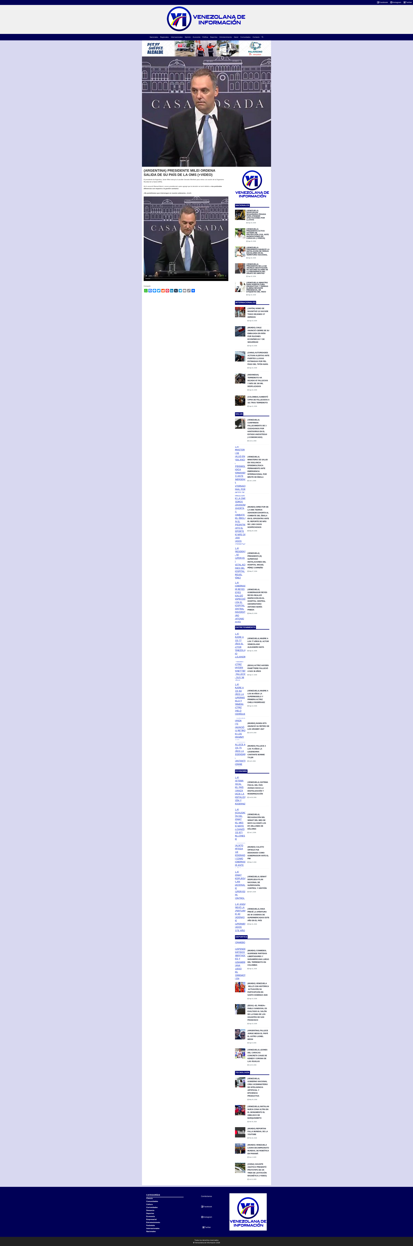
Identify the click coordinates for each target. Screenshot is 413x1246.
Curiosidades (245, 37)
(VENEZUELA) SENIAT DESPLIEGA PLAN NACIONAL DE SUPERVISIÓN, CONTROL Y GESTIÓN (257, 882)
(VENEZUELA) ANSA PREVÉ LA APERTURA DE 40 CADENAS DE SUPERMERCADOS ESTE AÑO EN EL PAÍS (258, 915)
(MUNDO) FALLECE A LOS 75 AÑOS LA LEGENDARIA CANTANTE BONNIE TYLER (256, 752)
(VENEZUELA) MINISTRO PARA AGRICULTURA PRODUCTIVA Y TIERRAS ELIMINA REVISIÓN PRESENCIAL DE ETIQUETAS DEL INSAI (257, 287)
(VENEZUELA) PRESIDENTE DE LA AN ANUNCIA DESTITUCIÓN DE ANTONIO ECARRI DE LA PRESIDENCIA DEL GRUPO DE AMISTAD (257, 268)
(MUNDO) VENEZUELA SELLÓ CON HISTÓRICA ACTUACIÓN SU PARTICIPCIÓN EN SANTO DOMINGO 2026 (258, 989)
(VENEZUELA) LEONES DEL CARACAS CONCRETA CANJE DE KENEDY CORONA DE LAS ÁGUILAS (257, 1055)
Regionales (164, 37)
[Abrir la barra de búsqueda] (262, 37)
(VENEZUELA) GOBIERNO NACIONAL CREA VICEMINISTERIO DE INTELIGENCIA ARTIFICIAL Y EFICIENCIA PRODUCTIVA (257, 1087)
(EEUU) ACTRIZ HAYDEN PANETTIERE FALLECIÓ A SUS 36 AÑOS (258, 668)
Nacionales (154, 37)
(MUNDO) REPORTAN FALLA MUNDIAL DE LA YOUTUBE (257, 1131)
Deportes (213, 37)
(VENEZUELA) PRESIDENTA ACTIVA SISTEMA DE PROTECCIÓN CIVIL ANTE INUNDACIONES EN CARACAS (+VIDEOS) (257, 233)
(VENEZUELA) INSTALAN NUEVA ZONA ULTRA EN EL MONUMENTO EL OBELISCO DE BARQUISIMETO (258, 1112)
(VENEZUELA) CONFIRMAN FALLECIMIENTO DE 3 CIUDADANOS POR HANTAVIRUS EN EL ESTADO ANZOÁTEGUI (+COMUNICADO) (257, 428)
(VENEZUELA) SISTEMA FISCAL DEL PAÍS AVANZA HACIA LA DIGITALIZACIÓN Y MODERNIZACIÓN (257, 788)
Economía (196, 37)
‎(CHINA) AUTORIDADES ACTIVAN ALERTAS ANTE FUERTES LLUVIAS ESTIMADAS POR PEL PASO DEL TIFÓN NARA (258, 358)
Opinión (188, 37)
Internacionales (177, 37)
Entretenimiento (226, 37)
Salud (236, 37)
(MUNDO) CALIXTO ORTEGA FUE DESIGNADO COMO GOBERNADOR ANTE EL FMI (258, 853)
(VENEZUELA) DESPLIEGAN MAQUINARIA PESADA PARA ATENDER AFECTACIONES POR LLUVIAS (256, 215)
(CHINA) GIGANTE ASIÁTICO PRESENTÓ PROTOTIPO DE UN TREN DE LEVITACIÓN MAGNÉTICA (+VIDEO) (257, 1170)
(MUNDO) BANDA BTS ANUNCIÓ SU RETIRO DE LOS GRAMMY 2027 (258, 726)
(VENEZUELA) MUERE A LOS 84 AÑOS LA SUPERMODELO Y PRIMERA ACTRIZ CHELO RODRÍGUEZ (257, 696)
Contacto (256, 37)
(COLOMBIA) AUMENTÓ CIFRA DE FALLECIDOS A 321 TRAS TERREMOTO (258, 400)
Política (205, 37)
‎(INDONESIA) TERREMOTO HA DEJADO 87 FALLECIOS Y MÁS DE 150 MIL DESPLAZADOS (257, 380)
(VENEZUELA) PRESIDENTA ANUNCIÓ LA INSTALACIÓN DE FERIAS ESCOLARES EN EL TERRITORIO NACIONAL (257, 251)
